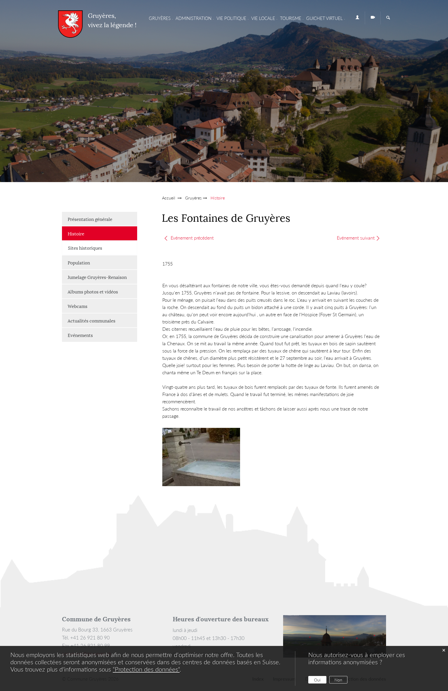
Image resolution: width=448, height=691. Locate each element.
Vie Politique (231, 18)
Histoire (89, 233)
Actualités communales (91, 320)
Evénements (80, 335)
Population (79, 262)
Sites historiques (85, 247)
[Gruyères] (70, 24)
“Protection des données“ (146, 669)
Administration (194, 18)
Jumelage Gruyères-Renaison (97, 276)
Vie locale (263, 18)
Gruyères (160, 18)
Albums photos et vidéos (93, 291)
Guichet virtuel (324, 18)
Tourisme (290, 18)
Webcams (77, 306)
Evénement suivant (356, 238)
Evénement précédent (191, 238)
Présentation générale (90, 218)
